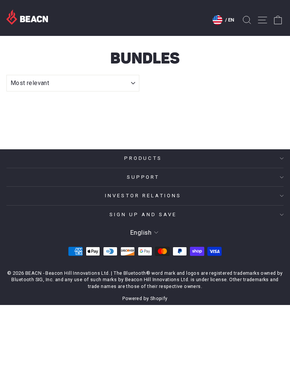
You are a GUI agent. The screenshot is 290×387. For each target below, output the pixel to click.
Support (143, 177)
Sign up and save (143, 214)
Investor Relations (143, 195)
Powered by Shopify (144, 298)
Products (143, 158)
